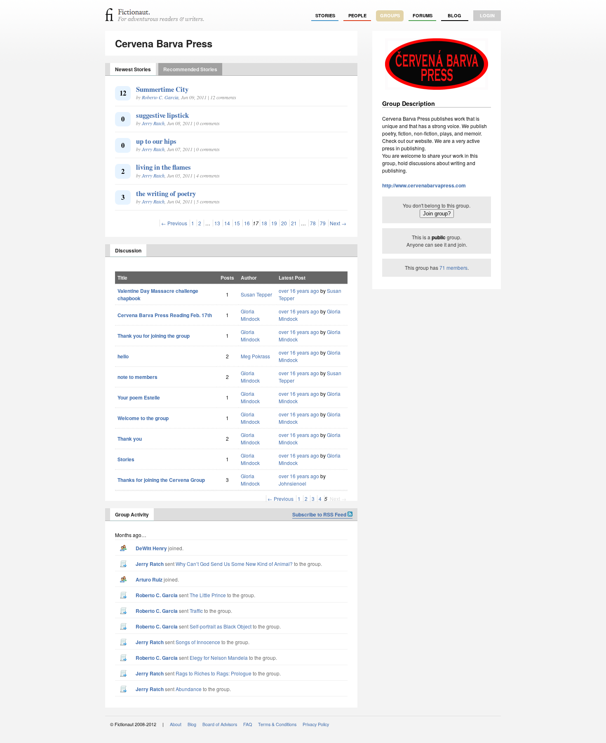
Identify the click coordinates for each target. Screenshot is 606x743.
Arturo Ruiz (149, 579)
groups (390, 15)
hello (123, 356)
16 (247, 223)
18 (264, 223)
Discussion (128, 250)
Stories (125, 459)
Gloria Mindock (250, 315)
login (487, 15)
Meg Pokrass (255, 356)
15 (237, 223)
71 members (453, 267)
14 (227, 223)
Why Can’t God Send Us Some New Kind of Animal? (234, 563)
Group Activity (132, 514)
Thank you (129, 438)
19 (274, 223)
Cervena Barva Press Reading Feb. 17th (164, 315)
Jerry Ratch (153, 123)
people (357, 15)
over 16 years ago (299, 290)
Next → (338, 223)
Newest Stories (133, 69)
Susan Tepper (256, 294)
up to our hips (156, 141)
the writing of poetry (166, 193)
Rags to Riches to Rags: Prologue (213, 673)
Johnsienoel (292, 483)
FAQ (247, 724)
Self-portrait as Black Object (220, 626)
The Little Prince (208, 594)
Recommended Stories (190, 69)
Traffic (196, 610)
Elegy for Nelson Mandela (219, 657)
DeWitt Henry (151, 548)
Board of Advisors (219, 724)
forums (422, 15)
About (175, 724)
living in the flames (163, 167)
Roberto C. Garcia (160, 97)
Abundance (189, 688)
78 (313, 223)
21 (294, 223)
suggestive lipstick (162, 115)
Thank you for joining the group (153, 335)
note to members (137, 377)
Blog (454, 15)
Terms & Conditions (277, 724)
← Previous (174, 223)
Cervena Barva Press (163, 43)
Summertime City (162, 89)
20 (284, 223)
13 (217, 223)
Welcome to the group (143, 418)
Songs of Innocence (198, 641)
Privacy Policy (316, 724)
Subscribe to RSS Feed (320, 514)
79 (323, 223)
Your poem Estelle (138, 397)
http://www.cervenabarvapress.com (424, 185)
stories (325, 15)
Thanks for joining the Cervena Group (161, 480)
